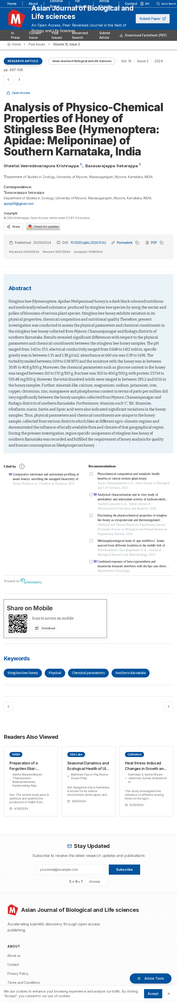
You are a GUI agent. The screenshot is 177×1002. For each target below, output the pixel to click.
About (33, 4)
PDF (154, 243)
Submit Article (104, 35)
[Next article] (19, 79)
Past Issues (57, 35)
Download (48, 628)
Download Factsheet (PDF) (146, 35)
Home (11, 4)
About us (14, 955)
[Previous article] (8, 79)
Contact (131, 4)
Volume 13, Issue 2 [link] (66, 44)
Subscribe (124, 869)
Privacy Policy (17, 973)
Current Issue (35, 35)
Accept (153, 994)
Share (16, 226)
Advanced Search (80, 35)
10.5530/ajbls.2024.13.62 (88, 243)
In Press (15, 35)
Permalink (125, 243)
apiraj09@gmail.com (19, 204)
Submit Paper (149, 19)
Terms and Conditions (23, 982)
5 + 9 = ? (76, 881)
